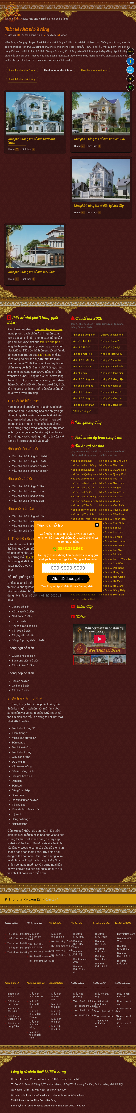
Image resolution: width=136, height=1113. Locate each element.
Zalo (130, 70)
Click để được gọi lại (68, 578)
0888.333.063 (70, 548)
